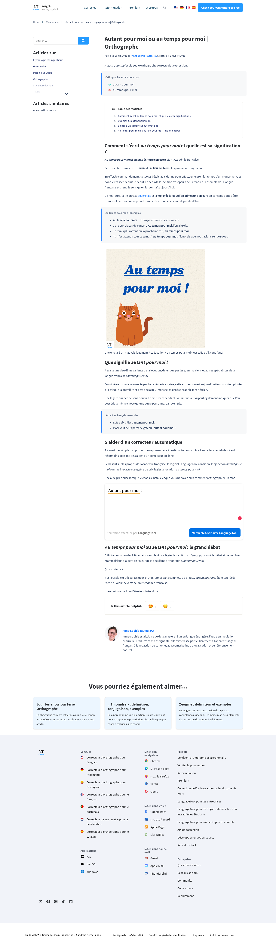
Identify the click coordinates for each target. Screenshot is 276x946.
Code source (185, 888)
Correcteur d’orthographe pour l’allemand (106, 772)
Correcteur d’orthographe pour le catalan (108, 834)
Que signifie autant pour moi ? (134, 121)
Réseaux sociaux (187, 873)
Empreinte (198, 935)
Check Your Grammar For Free (220, 7)
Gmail (154, 858)
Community (184, 880)
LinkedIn (71, 901)
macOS (91, 864)
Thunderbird (158, 873)
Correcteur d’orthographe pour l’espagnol (106, 784)
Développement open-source (195, 837)
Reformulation (113, 7)
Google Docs (158, 812)
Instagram (56, 901)
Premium (134, 7)
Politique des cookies (222, 935)
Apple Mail (157, 866)
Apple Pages (158, 827)
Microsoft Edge (159, 769)
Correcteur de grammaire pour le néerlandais (107, 821)
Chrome (155, 761)
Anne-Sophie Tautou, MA (144, 55)
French (188, 7)
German (182, 7)
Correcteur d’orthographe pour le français (108, 797)
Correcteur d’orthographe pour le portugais (108, 809)
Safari (154, 784)
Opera (154, 792)
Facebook (48, 901)
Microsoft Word (160, 819)
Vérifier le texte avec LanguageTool (215, 533)
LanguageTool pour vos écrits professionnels (205, 822)
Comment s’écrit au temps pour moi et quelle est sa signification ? (154, 116)
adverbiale (144, 195)
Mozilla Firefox (159, 776)
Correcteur (91, 7)
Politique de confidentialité (128, 935)
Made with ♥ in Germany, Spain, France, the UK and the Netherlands (63, 935)
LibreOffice (157, 835)
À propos (152, 7)
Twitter (40, 901)
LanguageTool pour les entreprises (199, 801)
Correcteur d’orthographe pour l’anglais (106, 759)
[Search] (83, 41)
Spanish (194, 7)
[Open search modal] (165, 7)
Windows (92, 872)
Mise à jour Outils (42, 72)
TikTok (63, 901)
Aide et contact (186, 845)
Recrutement (185, 896)
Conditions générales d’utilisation (167, 935)
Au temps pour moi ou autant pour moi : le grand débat (149, 130)
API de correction (188, 830)
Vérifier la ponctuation (191, 765)
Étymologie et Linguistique (48, 60)
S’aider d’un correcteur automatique (138, 125)
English (176, 7)
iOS (89, 856)
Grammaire (39, 66)
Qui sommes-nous (189, 865)
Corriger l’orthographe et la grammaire (201, 757)
